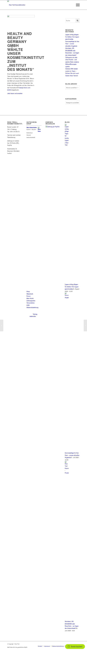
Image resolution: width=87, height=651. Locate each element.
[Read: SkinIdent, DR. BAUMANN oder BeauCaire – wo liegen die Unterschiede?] (67, 473)
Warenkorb (30, 294)
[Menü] (77, 5)
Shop (28, 291)
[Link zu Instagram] (74, 643)
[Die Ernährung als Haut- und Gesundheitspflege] (1, 325)
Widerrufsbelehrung (32, 307)
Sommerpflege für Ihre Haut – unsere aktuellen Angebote (72, 43)
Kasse (28, 296)
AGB (28, 305)
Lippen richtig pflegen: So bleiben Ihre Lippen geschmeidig (72, 36)
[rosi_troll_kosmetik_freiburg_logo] (16, 5)
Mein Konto (30, 298)
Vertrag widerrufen (33, 315)
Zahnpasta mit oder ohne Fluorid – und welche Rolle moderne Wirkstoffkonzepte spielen (72, 61)
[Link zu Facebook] (71, 643)
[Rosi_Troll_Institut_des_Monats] (21, 17)
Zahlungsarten (31, 301)
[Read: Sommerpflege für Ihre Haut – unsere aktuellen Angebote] (67, 297)
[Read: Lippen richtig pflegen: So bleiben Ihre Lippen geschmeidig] (67, 145)
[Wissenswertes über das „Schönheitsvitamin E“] (85, 325)
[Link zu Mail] (78, 643)
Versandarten (31, 303)
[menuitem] (77, 5)
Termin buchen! (76, 646)
